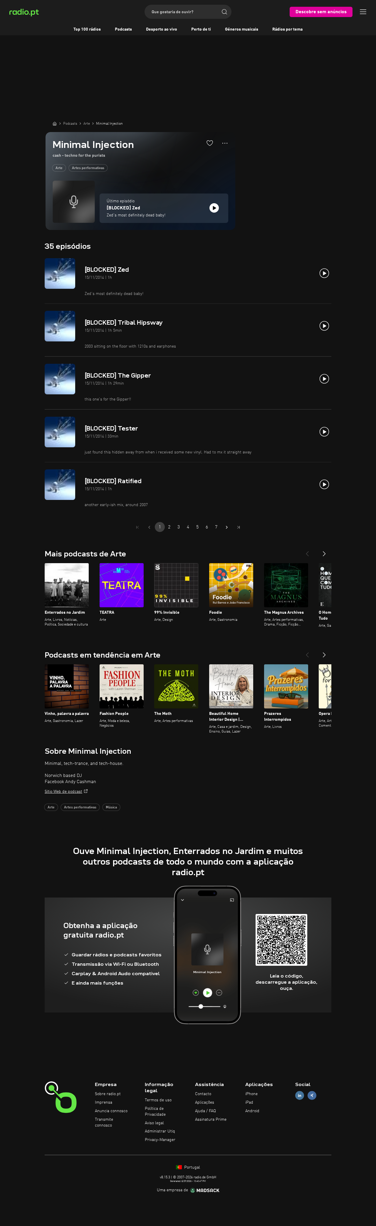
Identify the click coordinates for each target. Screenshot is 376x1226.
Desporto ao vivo (161, 29)
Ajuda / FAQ (205, 1111)
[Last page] (238, 527)
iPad (249, 1102)
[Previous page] (149, 527)
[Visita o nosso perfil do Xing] (312, 1095)
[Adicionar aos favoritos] (209, 143)
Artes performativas (88, 168)
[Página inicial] (54, 123)
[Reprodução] (214, 208)
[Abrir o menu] (363, 11)
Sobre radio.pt (108, 1094)
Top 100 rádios (87, 29)
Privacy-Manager (160, 1140)
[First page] (137, 527)
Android (252, 1111)
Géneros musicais (241, 29)
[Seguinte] (324, 551)
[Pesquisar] (224, 11)
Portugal (191, 1167)
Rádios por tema (287, 29)
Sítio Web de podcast (63, 792)
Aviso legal (154, 1123)
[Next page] (226, 527)
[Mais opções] (224, 143)
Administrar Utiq (160, 1131)
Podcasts (123, 29)
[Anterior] (307, 551)
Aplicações (204, 1102)
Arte (59, 168)
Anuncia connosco (111, 1111)
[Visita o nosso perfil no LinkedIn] (299, 1095)
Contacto (203, 1094)
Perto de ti (201, 29)
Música (111, 807)
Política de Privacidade (155, 1112)
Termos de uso (158, 1100)
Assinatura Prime (210, 1119)
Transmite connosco (104, 1122)
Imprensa (103, 1102)
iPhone (251, 1094)
